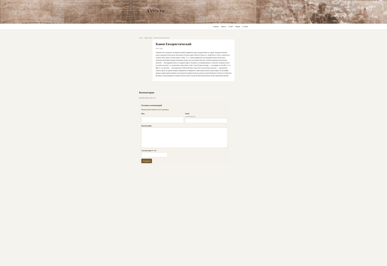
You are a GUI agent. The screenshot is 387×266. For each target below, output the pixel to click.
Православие (148, 38)
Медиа (237, 26)
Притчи (223, 26)
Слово (230, 26)
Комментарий (146, 126)
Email (190, 114)
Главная (216, 26)
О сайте (245, 26)
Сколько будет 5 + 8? (148, 150)
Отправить (146, 161)
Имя (143, 113)
